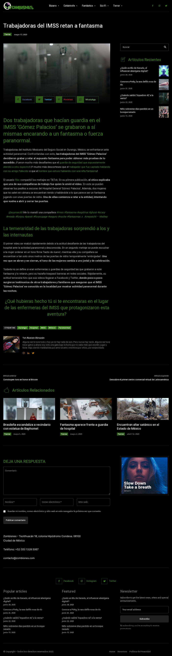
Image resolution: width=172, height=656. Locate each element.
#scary (101, 212)
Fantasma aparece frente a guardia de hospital (84, 427)
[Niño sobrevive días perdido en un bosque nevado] (164, 111)
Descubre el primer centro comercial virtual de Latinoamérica (139, 379)
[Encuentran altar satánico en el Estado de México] (143, 409)
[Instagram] (159, 5)
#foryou (19, 216)
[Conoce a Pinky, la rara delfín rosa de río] (164, 84)
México (52, 327)
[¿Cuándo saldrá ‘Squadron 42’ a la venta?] (164, 98)
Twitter (112, 581)
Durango (22, 327)
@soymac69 (15, 212)
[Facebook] (152, 5)
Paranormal (64, 327)
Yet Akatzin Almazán (34, 338)
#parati (29, 216)
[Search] (165, 47)
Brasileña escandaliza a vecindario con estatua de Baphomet (27, 427)
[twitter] (33, 352)
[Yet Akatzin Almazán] (11, 345)
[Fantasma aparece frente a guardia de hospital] (86, 409)
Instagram (91, 581)
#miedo (10, 216)
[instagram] (24, 352)
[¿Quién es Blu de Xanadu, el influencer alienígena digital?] (164, 70)
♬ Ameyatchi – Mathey (94, 216)
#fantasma (70, 212)
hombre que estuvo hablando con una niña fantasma (68, 171)
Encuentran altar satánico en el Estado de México (138, 427)
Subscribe (144, 618)
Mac (17, 180)
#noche (62, 216)
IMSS (43, 327)
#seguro (52, 216)
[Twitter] (166, 5)
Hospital (34, 327)
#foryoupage (40, 216)
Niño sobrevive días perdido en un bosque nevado (136, 110)
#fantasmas (73, 216)
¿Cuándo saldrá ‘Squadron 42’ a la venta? (136, 97)
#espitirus (82, 212)
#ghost (93, 212)
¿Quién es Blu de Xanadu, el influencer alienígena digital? (134, 69)
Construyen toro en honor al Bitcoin (20, 379)
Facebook (69, 581)
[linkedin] (28, 352)
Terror (7, 34)
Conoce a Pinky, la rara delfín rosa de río (138, 83)
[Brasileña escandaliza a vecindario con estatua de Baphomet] (29, 409)
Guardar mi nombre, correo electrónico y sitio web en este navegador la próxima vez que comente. (54, 511)
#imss (59, 212)
